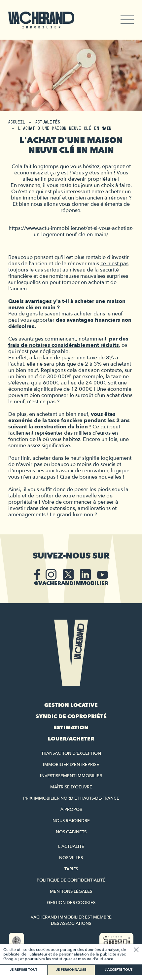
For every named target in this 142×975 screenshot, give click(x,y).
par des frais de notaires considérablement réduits (68, 342)
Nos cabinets (71, 832)
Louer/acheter (71, 738)
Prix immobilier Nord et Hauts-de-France (71, 798)
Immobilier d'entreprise (71, 765)
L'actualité (71, 846)
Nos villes (71, 858)
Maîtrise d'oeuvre (71, 787)
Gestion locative (71, 705)
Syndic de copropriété (71, 716)
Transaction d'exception (71, 753)
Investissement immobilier (71, 776)
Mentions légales (71, 891)
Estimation (71, 727)
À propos (71, 809)
